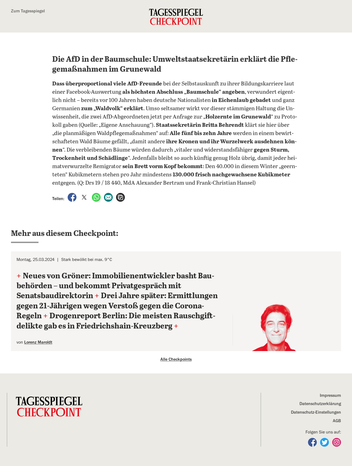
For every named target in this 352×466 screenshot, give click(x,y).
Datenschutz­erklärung (320, 404)
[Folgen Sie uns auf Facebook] (313, 442)
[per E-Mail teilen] (109, 197)
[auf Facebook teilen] (73, 197)
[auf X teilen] (85, 197)
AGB (337, 421)
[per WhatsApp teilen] (97, 197)
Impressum (330, 395)
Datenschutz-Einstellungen (316, 412)
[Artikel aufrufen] (120, 197)
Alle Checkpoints (176, 359)
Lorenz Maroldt (38, 342)
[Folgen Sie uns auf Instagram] (336, 442)
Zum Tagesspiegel (28, 11)
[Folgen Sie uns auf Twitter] (325, 442)
